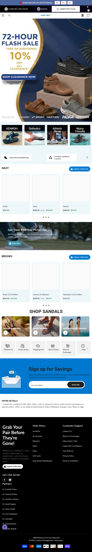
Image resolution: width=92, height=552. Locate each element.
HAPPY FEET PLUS (67, 9)
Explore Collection (81, 169)
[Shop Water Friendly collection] (80, 135)
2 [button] (46, 217)
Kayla (35, 206)
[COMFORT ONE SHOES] (46, 15)
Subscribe (76, 385)
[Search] (9, 15)
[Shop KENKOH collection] (12, 135)
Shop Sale (16, 243)
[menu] (3, 15)
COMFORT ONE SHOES (18, 9)
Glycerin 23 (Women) (41, 294)
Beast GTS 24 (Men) (10, 294)
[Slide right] (87, 157)
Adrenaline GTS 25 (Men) (72, 294)
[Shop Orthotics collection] (34, 135)
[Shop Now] (16, 326)
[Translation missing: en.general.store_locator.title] (82, 15)
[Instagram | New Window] (88, 10)
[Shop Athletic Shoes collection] (57, 135)
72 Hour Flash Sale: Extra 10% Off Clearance (37, 2)
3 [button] (48, 217)
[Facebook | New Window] (87, 6)
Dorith (5, 206)
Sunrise (66, 206)
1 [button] (43, 217)
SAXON (44, 9)
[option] (16, 194)
